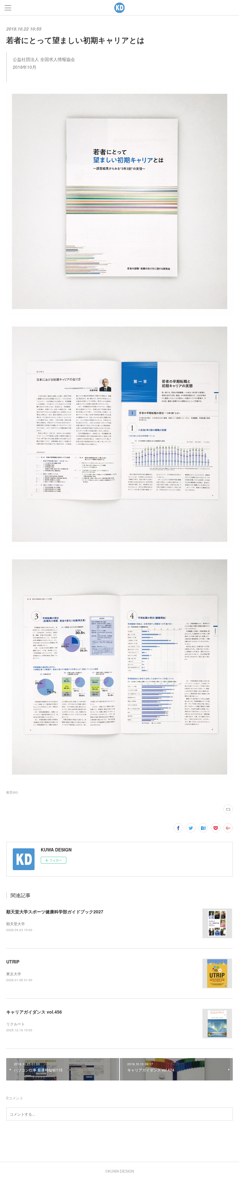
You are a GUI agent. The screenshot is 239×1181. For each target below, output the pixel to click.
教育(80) (12, 792)
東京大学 (13, 973)
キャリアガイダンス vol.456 (34, 1012)
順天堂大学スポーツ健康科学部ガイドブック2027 (54, 911)
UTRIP (12, 961)
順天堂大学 (15, 923)
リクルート (15, 1023)
